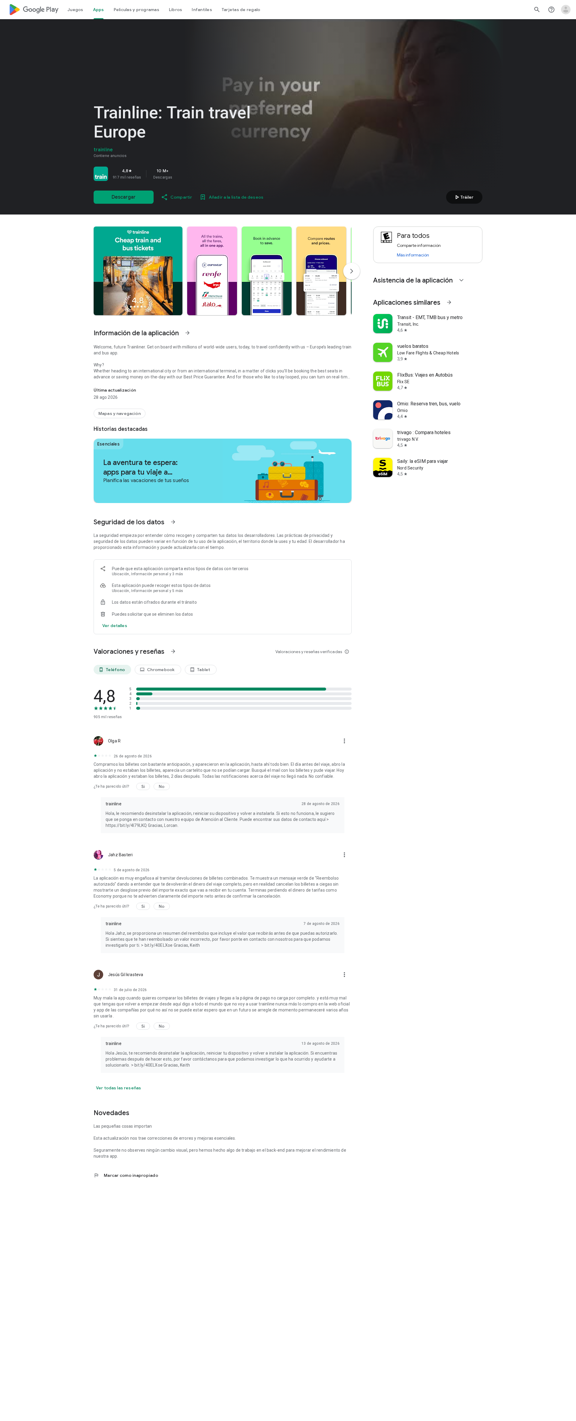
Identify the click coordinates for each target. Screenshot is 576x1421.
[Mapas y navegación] (120, 413)
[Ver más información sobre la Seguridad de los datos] (115, 625)
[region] (178, 174)
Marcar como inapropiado (126, 1175)
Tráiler (463, 197)
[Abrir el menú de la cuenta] (566, 9)
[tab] (75, 9)
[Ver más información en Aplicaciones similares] (449, 302)
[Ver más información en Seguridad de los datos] (173, 522)
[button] (138, 270)
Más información (413, 255)
